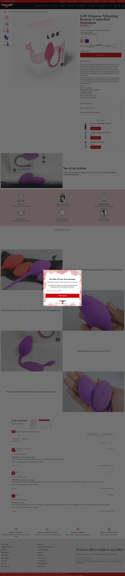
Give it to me (62, 295)
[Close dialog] (79, 272)
